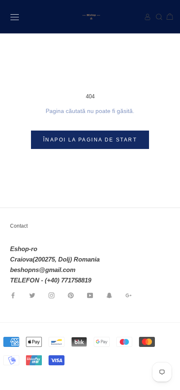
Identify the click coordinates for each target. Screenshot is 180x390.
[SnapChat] (109, 295)
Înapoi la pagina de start (90, 140)
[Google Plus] (128, 295)
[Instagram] (51, 295)
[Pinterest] (71, 295)
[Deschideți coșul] (166, 17)
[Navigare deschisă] (14, 16)
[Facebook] (13, 295)
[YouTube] (90, 295)
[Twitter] (32, 295)
